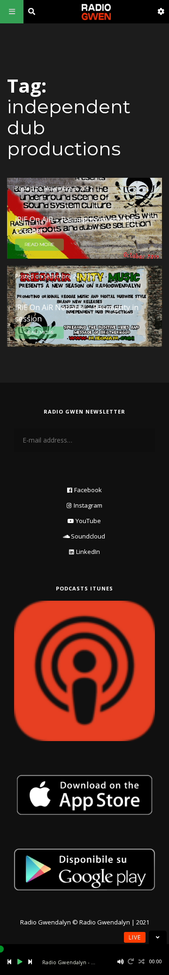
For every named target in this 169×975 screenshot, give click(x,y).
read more (39, 244)
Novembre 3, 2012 (68, 188)
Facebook (88, 490)
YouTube (88, 521)
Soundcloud (88, 536)
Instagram (88, 505)
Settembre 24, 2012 (69, 276)
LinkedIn (88, 551)
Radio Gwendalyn (45, 922)
